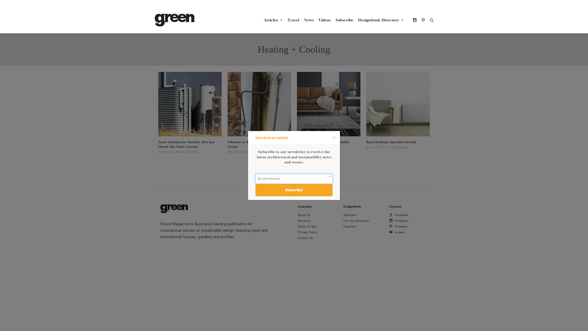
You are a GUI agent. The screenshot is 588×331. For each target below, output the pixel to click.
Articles (271, 20)
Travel (293, 20)
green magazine (174, 20)
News (309, 20)
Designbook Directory (378, 20)
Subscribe (345, 20)
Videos (325, 20)
